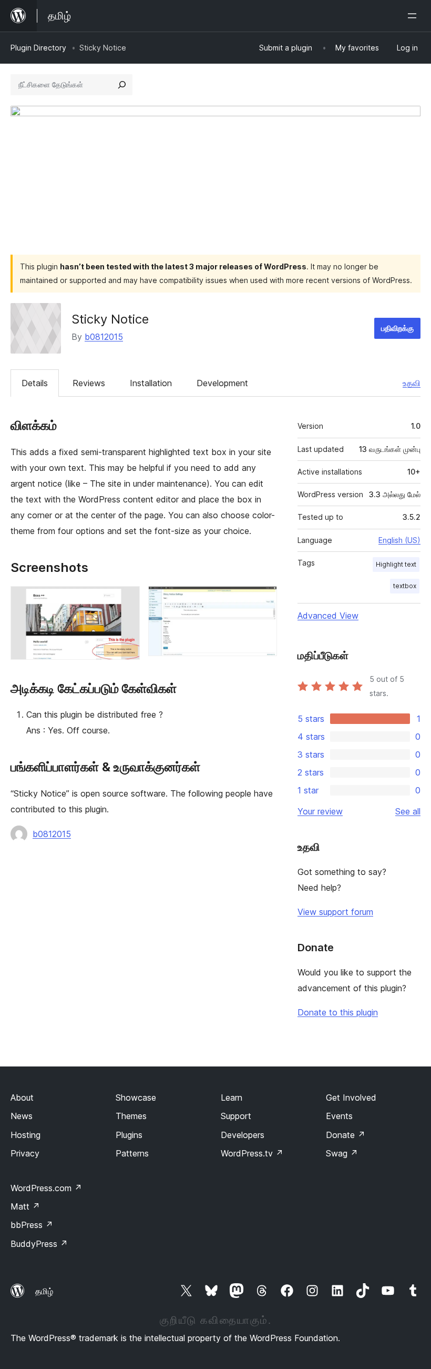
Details (35, 383)
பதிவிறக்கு (397, 328)
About (22, 1097)
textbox (404, 586)
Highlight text (396, 564)
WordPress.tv (252, 1153)
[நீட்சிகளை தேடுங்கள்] (121, 84)
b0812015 (104, 336)
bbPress (32, 1225)
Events (339, 1116)
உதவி (411, 383)
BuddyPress (39, 1244)
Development (222, 383)
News (22, 1116)
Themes (131, 1116)
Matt (25, 1206)
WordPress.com (46, 1188)
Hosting (25, 1135)
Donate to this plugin (337, 1012)
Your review (320, 811)
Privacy (25, 1153)
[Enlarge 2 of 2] (263, 600)
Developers (242, 1135)
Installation (151, 383)
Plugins (129, 1135)
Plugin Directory (38, 47)
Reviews (89, 383)
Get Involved (351, 1097)
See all (407, 811)
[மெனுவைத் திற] (414, 16)
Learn (231, 1097)
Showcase (136, 1097)
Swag (342, 1153)
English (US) (399, 540)
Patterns (132, 1153)
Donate (345, 1135)
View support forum (335, 912)
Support (236, 1116)
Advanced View (327, 615)
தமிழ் (44, 1291)
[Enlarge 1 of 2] (125, 600)
